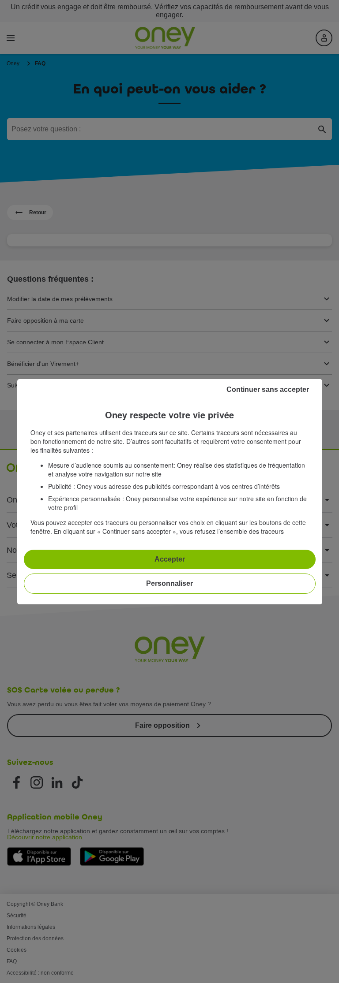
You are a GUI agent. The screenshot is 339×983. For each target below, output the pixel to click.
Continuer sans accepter (267, 389)
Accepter (169, 559)
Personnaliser (169, 583)
